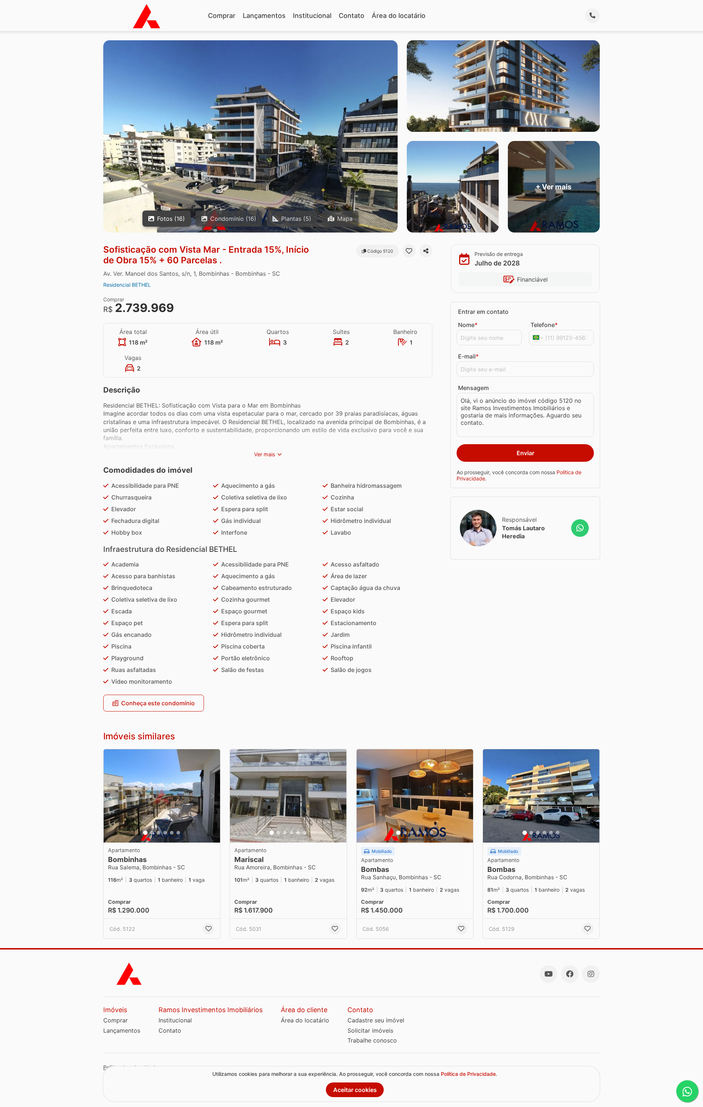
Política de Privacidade (468, 1074)
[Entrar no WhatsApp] (580, 528)
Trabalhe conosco (372, 1040)
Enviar (525, 453)
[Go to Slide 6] (178, 833)
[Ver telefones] (592, 15)
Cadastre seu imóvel (375, 1020)
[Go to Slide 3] (158, 833)
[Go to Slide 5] (172, 833)
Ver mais (264, 454)
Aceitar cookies (355, 1089)
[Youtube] (548, 974)
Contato (351, 15)
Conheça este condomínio (158, 703)
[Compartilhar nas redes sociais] (425, 250)
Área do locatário (398, 15)
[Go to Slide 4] (165, 833)
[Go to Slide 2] (152, 833)
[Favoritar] (409, 250)
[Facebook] (570, 974)
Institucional (312, 15)
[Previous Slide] (111, 796)
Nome (467, 324)
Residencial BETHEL (127, 285)
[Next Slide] (212, 796)
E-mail (468, 356)
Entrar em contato (483, 311)
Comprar (221, 15)
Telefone (544, 324)
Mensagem (473, 387)
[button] (162, 796)
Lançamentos (264, 15)
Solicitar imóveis (370, 1030)
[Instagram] (591, 974)
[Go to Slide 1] (145, 833)
